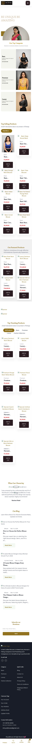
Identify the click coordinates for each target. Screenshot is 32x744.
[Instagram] (5, 660)
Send (16, 633)
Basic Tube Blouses (23, 178)
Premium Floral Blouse (23, 380)
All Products (8, 330)
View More (6, 131)
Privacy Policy (21, 681)
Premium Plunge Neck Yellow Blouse (7, 380)
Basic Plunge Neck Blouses (6, 178)
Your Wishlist (5, 706)
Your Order (4, 703)
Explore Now (5, 61)
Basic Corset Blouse (8, 222)
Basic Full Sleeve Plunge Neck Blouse (23, 201)
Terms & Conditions (23, 684)
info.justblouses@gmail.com (11, 728)
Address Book (5, 710)
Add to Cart (8, 165)
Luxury (9, 333)
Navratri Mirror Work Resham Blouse (23, 287)
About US (20, 677)
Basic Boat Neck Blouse (23, 222)
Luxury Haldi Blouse (6, 285)
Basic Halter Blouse (8, 199)
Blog (18, 670)
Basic (17, 330)
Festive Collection (19, 333)
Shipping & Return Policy (22, 689)
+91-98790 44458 (8, 723)
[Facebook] (2, 660)
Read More (8, 545)
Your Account (5, 699)
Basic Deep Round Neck (23, 144)
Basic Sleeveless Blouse (7, 157)
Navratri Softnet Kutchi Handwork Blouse (23, 416)
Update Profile (5, 713)
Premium (25, 330)
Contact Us (20, 674)
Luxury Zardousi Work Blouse (23, 264)
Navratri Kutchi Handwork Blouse (7, 414)
